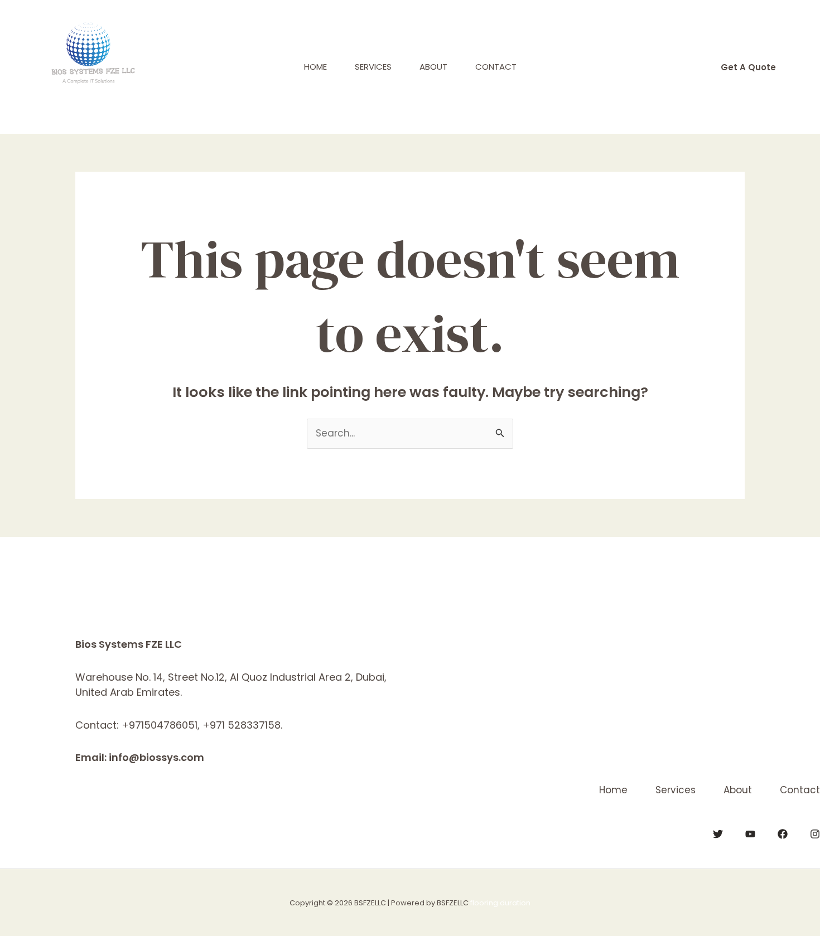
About (433, 66)
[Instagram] (815, 834)
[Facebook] (783, 834)
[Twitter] (718, 834)
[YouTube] (750, 834)
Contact (496, 66)
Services (373, 66)
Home (315, 66)
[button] (748, 67)
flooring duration (500, 903)
